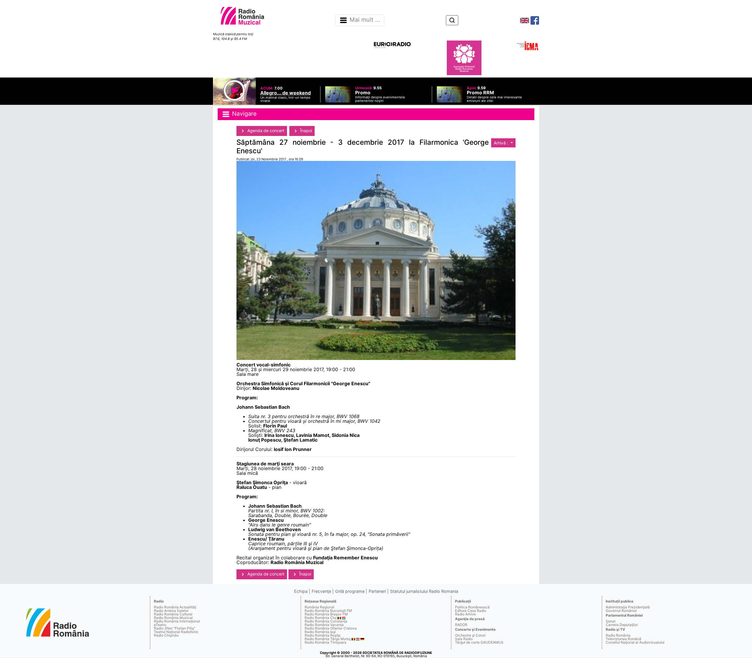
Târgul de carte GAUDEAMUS (479, 642)
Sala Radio (464, 639)
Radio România (618, 635)
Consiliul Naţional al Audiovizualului (635, 642)
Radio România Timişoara (325, 642)
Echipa (301, 591)
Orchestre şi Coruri (470, 635)
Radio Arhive (465, 614)
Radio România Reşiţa (322, 635)
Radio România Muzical (173, 617)
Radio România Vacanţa (324, 624)
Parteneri (377, 591)
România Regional (319, 607)
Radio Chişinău (166, 635)
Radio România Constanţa (326, 621)
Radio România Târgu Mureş (328, 639)
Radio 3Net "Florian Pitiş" (174, 628)
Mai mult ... (365, 19)
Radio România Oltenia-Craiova (331, 628)
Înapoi (305, 130)
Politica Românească (472, 607)
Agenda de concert (265, 130)
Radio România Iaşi (320, 632)
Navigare (243, 113)
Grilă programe (350, 591)
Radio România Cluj (321, 617)
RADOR (461, 624)
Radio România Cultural (173, 614)
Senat (610, 621)
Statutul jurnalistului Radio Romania (424, 591)
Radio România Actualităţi (175, 607)
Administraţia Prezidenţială (628, 607)
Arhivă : (501, 142)
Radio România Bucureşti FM (328, 610)
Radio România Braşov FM (326, 614)
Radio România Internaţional (177, 621)
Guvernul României (621, 610)
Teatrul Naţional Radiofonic (176, 632)
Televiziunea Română (623, 639)
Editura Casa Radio (470, 610)
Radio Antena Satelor (171, 610)
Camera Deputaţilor (622, 624)
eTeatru (160, 624)
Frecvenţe (321, 591)
